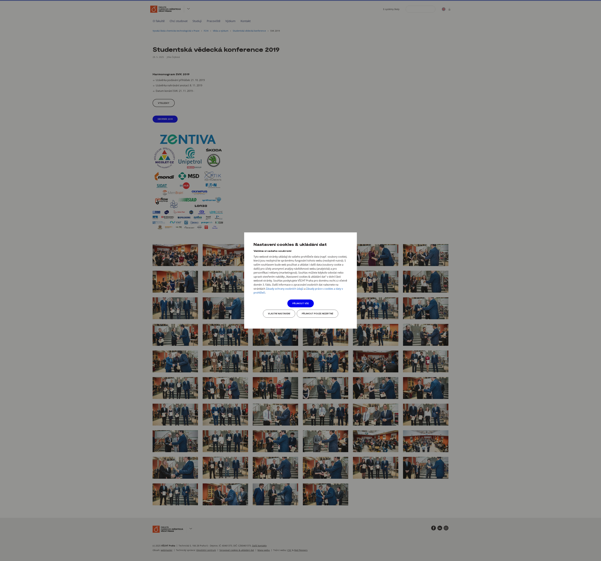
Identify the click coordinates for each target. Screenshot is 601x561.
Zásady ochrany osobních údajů (284, 288)
